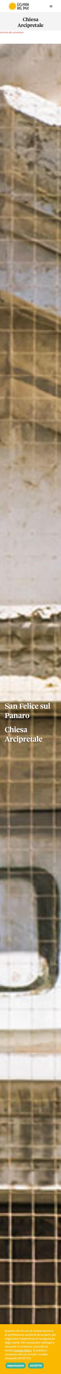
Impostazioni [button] (15, 1365)
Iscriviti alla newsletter (12, 32)
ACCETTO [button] (36, 1365)
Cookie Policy (23, 1350)
